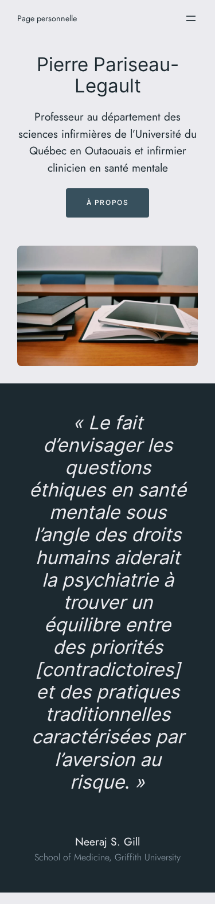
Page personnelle (47, 18)
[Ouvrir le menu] (191, 18)
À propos (108, 202)
